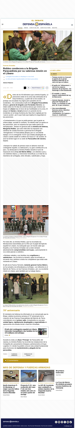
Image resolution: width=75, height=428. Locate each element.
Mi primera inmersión (60, 372)
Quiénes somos (7, 425)
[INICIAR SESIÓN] (72, 25)
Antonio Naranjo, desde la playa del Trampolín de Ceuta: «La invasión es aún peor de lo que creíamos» (61, 102)
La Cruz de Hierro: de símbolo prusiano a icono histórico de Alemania (64, 385)
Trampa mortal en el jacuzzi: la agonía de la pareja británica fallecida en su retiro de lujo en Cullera (61, 79)
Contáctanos (16, 425)
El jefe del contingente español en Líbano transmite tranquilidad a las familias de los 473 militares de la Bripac (21, 331)
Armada (26, 27)
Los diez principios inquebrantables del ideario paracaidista (22, 79)
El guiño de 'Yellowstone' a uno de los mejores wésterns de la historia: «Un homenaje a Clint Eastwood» (62, 88)
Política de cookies (46, 425)
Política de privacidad (34, 425)
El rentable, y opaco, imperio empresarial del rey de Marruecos (61, 95)
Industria (54, 27)
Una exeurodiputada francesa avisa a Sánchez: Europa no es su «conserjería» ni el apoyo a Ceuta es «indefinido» (61, 112)
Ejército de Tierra (45, 27)
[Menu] (2, 22)
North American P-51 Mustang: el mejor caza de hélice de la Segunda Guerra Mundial (11, 389)
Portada (20, 27)
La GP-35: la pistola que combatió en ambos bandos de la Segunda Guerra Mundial (46, 389)
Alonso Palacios (8, 82)
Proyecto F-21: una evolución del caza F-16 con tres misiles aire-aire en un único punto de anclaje (28, 389)
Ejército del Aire (34, 27)
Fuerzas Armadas (14, 354)
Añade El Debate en (37, 87)
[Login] (72, 25)
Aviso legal (24, 425)
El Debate (6, 335)
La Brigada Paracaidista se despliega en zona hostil (20, 76)
